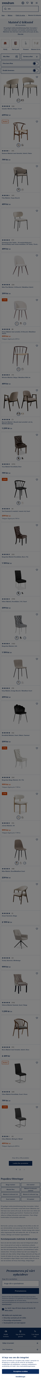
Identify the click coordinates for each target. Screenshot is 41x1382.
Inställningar (20, 1376)
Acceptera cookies (20, 1371)
